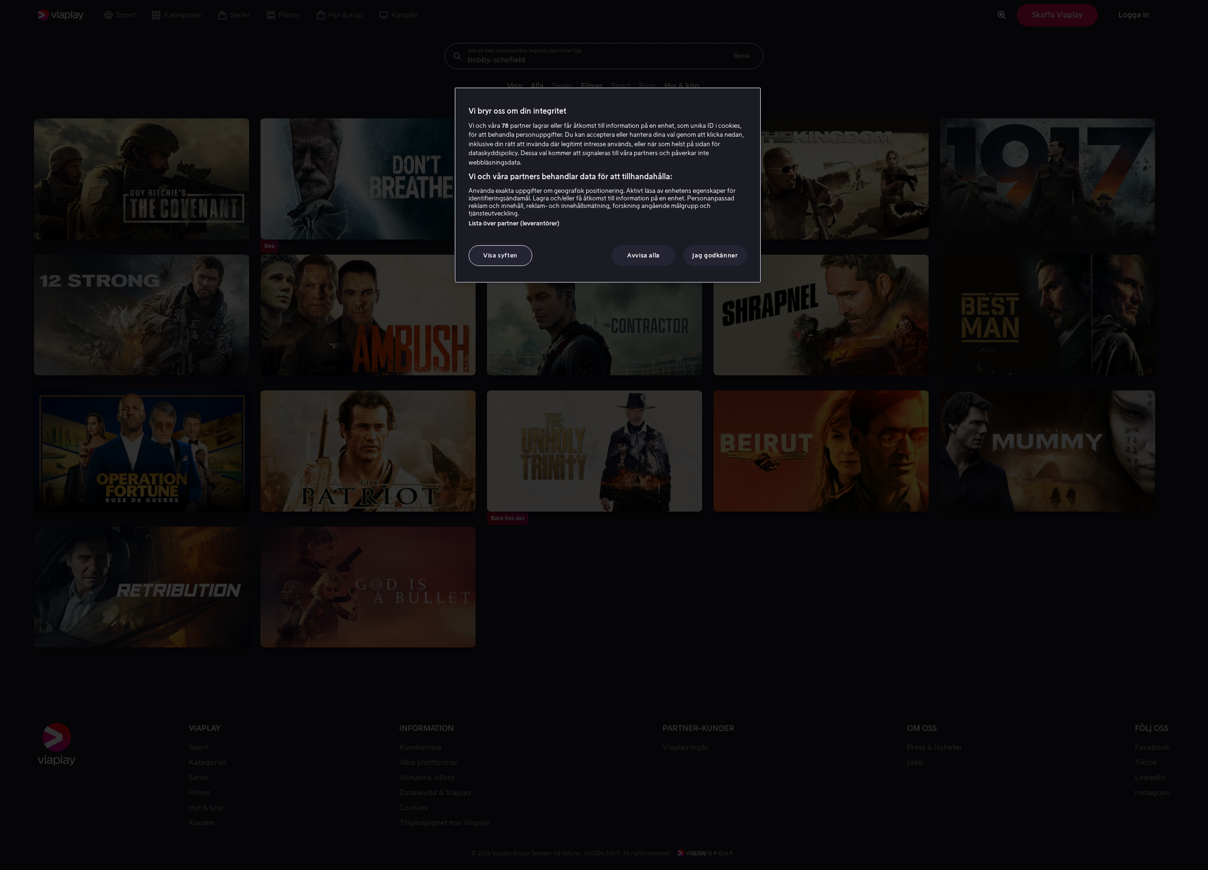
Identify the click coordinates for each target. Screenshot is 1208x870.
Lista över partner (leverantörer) (514, 223)
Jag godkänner (715, 255)
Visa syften (500, 255)
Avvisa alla (643, 255)
